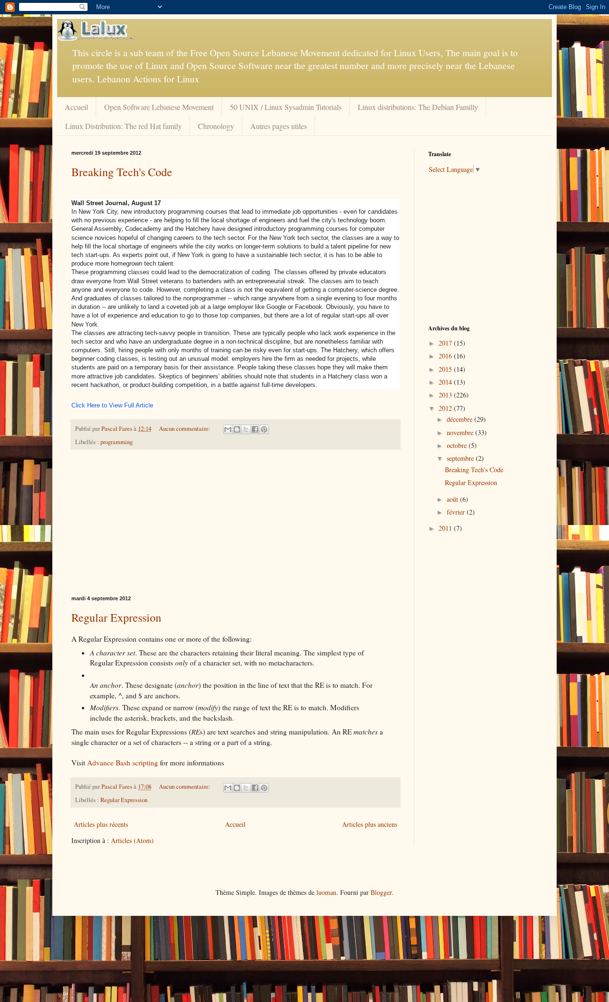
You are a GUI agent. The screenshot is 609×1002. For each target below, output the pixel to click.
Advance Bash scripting (122, 762)
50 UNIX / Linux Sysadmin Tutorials (286, 107)
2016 (446, 355)
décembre (460, 419)
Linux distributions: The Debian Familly (418, 107)
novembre (461, 432)
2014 (446, 382)
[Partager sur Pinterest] (264, 429)
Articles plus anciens (369, 824)
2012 (446, 408)
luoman (326, 892)
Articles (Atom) (132, 840)
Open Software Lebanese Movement (159, 107)
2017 (446, 342)
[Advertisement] (235, 522)
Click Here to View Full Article (112, 405)
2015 (446, 369)
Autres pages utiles (278, 126)
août (453, 499)
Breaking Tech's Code (121, 171)
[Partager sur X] (246, 429)
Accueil (76, 107)
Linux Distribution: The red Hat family (123, 126)
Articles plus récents (101, 824)
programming (116, 442)
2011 (446, 528)
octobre (458, 445)
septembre (461, 458)
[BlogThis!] (237, 429)
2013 (446, 394)
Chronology (216, 126)
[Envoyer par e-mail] (228, 429)
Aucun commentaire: (185, 429)
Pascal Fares (117, 429)
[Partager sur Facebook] (255, 429)
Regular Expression (116, 617)
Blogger (381, 892)
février (457, 511)
